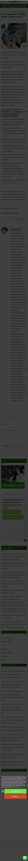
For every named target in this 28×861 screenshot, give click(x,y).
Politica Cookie (15, 787)
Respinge (15, 796)
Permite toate (15, 791)
